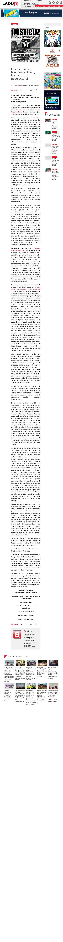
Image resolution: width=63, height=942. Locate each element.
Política (36, 2)
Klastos (51, 93)
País (33, 3)
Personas (28, 0)
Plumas (36, 4)
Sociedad (39, 0)
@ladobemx (23, 85)
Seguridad (27, 2)
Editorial (27, 4)
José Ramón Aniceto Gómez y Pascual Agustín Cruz (25, 289)
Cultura (27, 3)
